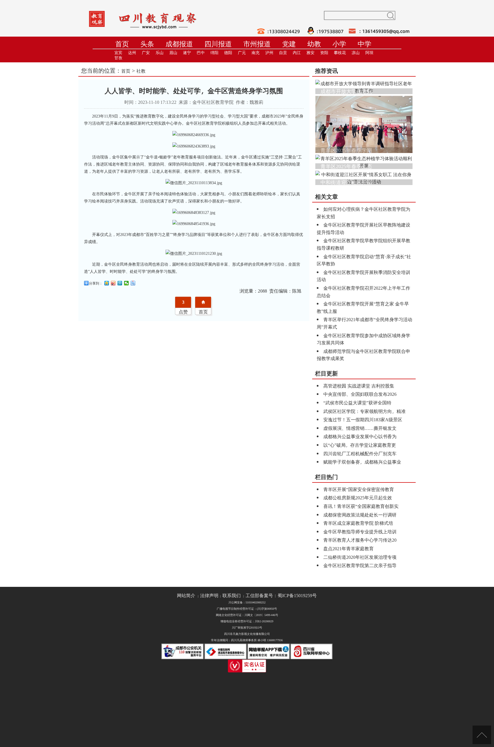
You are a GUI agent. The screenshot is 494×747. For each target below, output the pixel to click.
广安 (146, 53)
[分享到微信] (126, 283)
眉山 (173, 53)
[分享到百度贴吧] (133, 283)
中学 (364, 43)
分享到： (96, 283)
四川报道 (218, 43)
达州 (132, 53)
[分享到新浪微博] (113, 283)
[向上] (482, 735)
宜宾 (118, 53)
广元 (242, 53)
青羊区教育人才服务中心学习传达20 (360, 540)
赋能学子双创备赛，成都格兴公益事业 (362, 461)
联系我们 (231, 595)
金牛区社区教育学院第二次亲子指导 (360, 565)
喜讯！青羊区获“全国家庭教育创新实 (361, 506)
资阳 (324, 53)
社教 (141, 70)
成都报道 (179, 43)
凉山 (356, 53)
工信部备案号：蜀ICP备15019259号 (281, 595)
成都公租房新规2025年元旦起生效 (357, 497)
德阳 (228, 53)
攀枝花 (340, 53)
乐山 (160, 53)
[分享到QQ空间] (106, 283)
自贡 (283, 53)
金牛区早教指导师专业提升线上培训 (360, 531)
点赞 (183, 311)
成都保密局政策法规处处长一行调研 (360, 514)
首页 (122, 43)
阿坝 (369, 53)
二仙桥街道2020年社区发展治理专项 (360, 557)
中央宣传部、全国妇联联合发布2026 (360, 394)
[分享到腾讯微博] (119, 283)
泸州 (269, 53)
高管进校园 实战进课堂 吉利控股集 (358, 385)
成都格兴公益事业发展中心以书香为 (360, 436)
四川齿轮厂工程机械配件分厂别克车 (360, 453)
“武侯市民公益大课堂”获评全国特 (357, 402)
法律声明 (209, 595)
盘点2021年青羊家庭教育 (348, 548)
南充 (256, 53)
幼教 (314, 43)
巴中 (201, 53)
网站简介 (186, 595)
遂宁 (187, 53)
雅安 (310, 53)
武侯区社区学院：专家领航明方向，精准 (364, 411)
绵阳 (214, 53)
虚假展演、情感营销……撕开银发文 (360, 428)
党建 (289, 43)
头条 (147, 43)
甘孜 (118, 58)
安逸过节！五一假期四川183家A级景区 (362, 419)
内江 (297, 53)
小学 (339, 43)
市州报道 (257, 43)
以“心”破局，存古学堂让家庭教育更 (359, 445)
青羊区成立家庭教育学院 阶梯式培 (358, 523)
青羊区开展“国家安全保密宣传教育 (358, 489)
